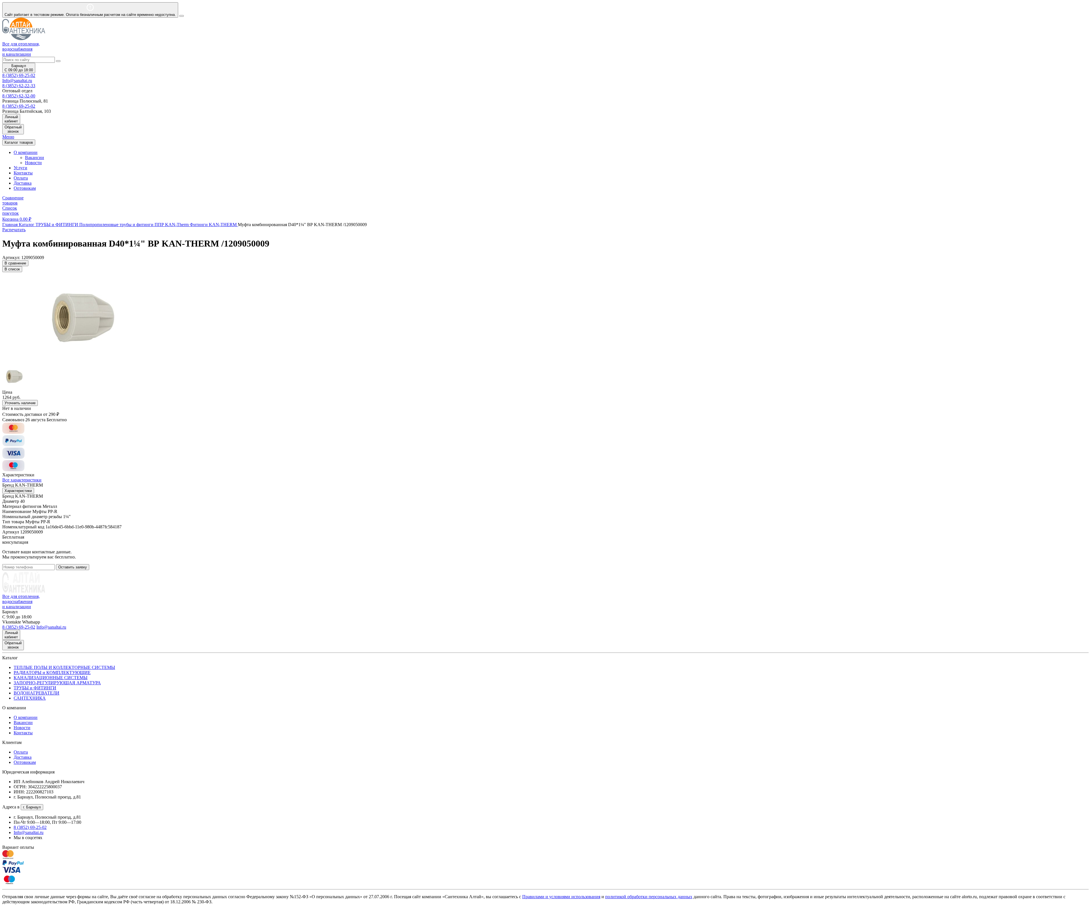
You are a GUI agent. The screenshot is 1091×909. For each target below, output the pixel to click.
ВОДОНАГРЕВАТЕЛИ (36, 693)
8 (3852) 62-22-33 (18, 85)
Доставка (23, 183)
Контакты (23, 172)
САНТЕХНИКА (30, 698)
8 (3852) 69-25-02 (18, 75)
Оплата (21, 178)
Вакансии (34, 157)
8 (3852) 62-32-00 (18, 95)
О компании (26, 717)
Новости (33, 162)
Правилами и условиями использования (561, 896)
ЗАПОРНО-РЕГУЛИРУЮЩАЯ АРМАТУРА (57, 682)
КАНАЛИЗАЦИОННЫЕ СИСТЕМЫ (51, 677)
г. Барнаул (32, 807)
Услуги (20, 167)
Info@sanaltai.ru (28, 832)
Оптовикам (25, 188)
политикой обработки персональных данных (648, 896)
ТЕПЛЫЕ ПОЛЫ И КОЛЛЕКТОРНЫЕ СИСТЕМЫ (64, 667)
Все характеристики (21, 480)
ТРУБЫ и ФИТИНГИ (35, 687)
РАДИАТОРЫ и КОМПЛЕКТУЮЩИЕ (52, 672)
